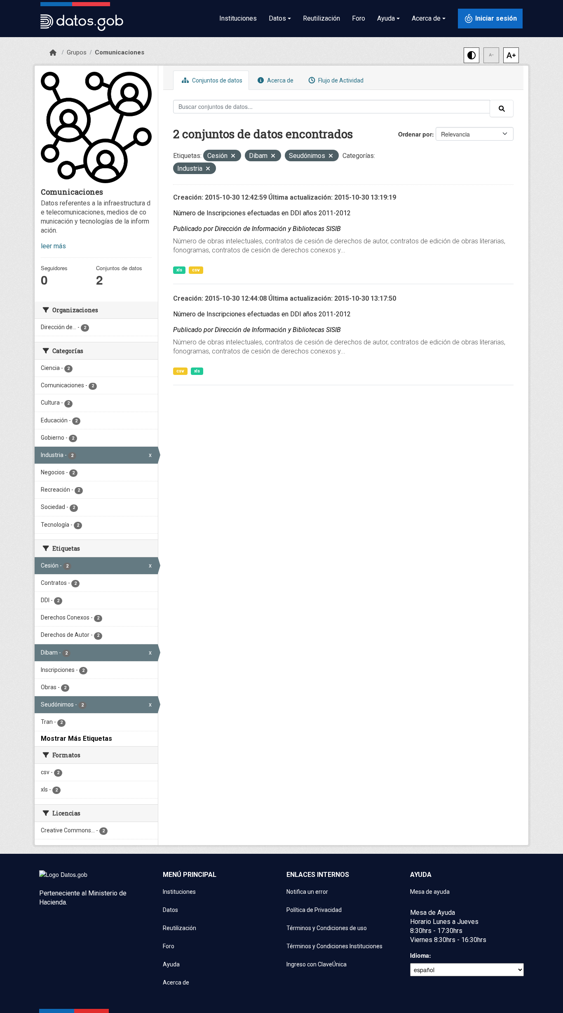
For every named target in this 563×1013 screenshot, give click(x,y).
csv (196, 270)
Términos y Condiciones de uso (326, 928)
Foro (358, 18)
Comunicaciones (119, 52)
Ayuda (171, 964)
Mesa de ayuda (430, 891)
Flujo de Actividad (340, 80)
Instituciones (238, 18)
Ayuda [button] (386, 18)
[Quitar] (233, 156)
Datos (170, 910)
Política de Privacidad (314, 910)
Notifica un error (307, 891)
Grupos (77, 52)
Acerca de (279, 80)
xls (179, 270)
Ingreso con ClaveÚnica (316, 964)
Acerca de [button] (426, 18)
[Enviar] (502, 108)
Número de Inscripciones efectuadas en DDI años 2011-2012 (262, 213)
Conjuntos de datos (216, 80)
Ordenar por (415, 134)
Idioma (419, 955)
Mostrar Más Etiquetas (76, 738)
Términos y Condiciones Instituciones (334, 946)
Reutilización (321, 18)
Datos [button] (277, 18)
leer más (53, 246)
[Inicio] (53, 53)
